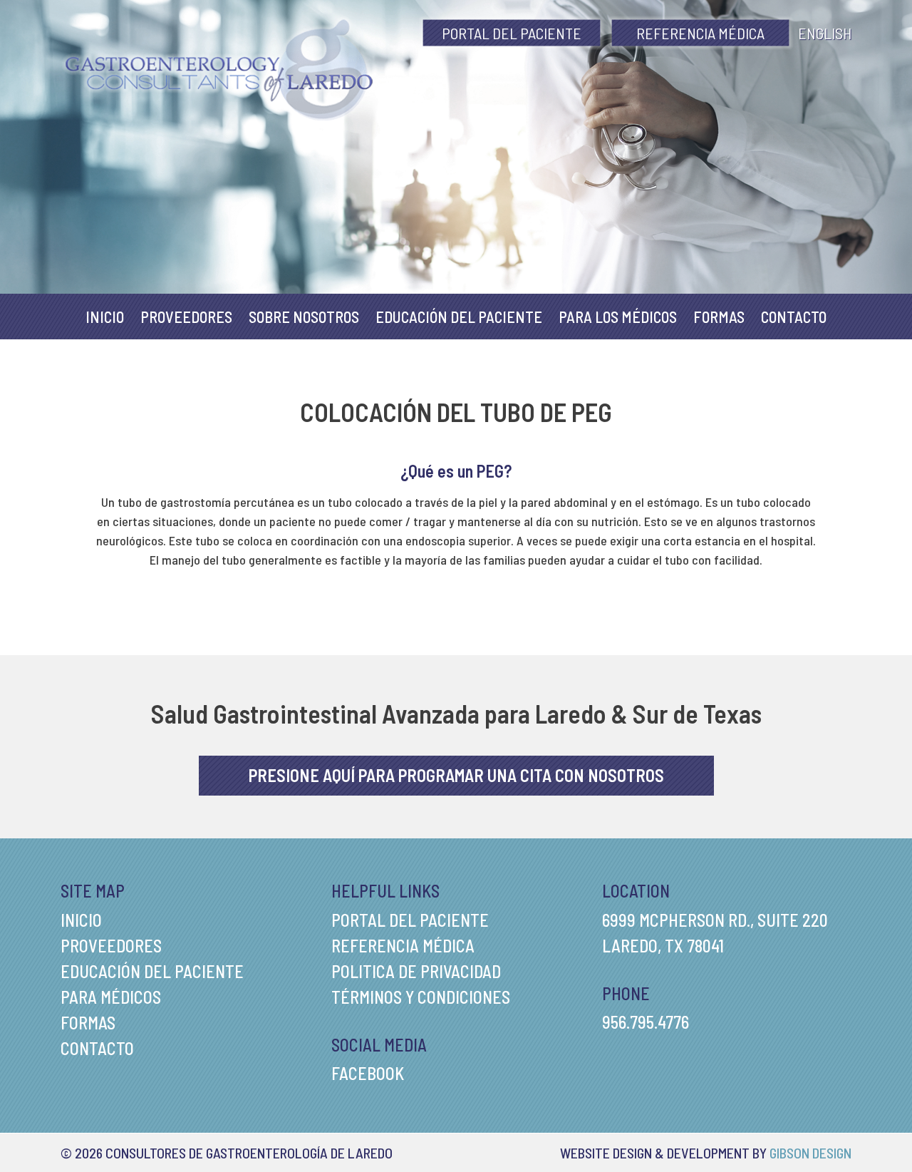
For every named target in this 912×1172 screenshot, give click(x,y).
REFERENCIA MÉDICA (700, 33)
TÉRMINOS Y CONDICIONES (420, 997)
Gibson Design (810, 1152)
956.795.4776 (645, 1022)
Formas (719, 316)
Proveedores (186, 316)
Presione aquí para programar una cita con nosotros (456, 775)
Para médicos (111, 997)
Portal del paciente (511, 33)
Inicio (105, 316)
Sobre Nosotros (304, 316)
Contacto (793, 316)
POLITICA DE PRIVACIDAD (416, 971)
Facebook (367, 1073)
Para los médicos (618, 316)
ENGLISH (824, 33)
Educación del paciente (458, 316)
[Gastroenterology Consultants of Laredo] (219, 68)
